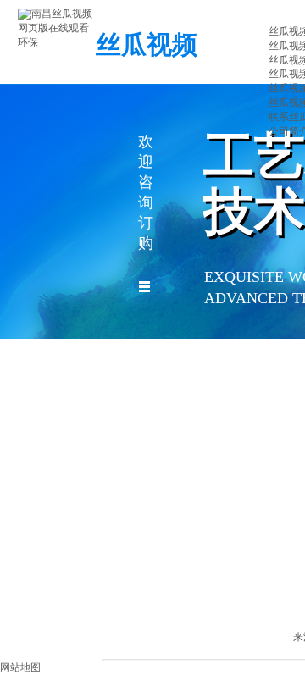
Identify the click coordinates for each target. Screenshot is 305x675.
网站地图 (20, 667)
